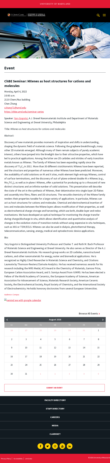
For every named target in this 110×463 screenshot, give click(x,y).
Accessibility (18, 459)
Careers (55, 417)
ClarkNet (55, 433)
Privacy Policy (6, 459)
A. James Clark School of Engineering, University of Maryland (26, 10)
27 (26, 330)
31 (84, 330)
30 (69, 330)
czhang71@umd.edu (15, 107)
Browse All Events (88, 313)
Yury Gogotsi (21, 118)
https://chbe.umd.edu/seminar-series (24, 111)
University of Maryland (55, 4)
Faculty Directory (55, 400)
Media (55, 425)
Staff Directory (55, 408)
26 (11, 330)
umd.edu (28, 459)
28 (40, 330)
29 (55, 330)
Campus (15, 294)
